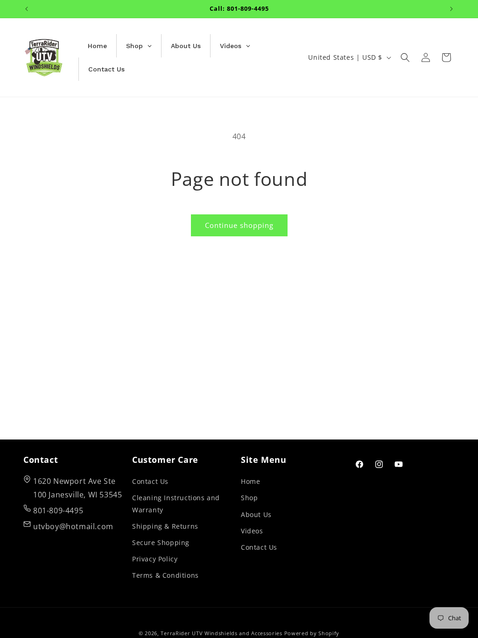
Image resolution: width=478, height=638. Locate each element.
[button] (405, 57)
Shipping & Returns (165, 526)
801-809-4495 (58, 510)
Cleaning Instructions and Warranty (176, 503)
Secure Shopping (161, 542)
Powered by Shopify (312, 633)
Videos (252, 530)
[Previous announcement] (26, 9)
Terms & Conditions (165, 575)
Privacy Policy (154, 558)
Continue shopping (239, 225)
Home (250, 481)
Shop (249, 497)
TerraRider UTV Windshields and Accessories (221, 633)
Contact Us (150, 481)
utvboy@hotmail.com (73, 526)
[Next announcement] (451, 9)
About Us (256, 514)
